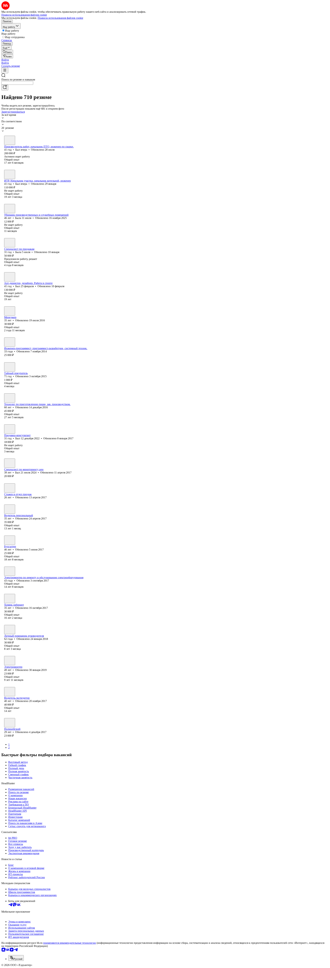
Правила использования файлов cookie (60, 17)
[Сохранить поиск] (4, 87)
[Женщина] (9, 208)
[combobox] (17, 83)
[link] (7, 52)
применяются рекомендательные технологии (69, 942)
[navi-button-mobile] (4, 70)
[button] (5, 59)
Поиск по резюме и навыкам (18, 79)
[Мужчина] (9, 140)
